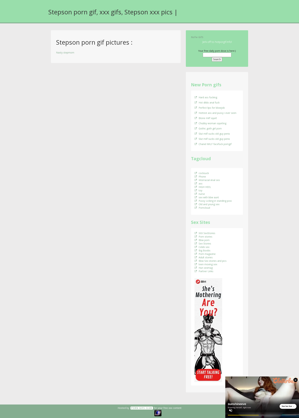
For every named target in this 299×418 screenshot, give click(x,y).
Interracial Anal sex (209, 180)
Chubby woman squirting (212, 123)
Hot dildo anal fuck (209, 102)
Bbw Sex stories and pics (212, 260)
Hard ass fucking (208, 97)
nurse (202, 194)
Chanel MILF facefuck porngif (215, 144)
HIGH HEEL (205, 187)
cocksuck (204, 173)
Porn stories (205, 236)
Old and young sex (209, 204)
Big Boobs (204, 250)
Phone (202, 176)
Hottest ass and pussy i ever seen (217, 113)
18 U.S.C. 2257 (146, 412)
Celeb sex (204, 247)
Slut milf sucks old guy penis (214, 133)
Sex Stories (205, 243)
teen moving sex (208, 264)
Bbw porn (204, 240)
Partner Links (206, 271)
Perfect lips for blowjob (212, 107)
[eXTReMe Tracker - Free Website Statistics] (157, 412)
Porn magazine (207, 254)
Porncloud (204, 207)
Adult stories (206, 257)
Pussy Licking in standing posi (215, 200)
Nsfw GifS (197, 37)
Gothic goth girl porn (210, 128)
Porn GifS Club (141, 408)
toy (200, 190)
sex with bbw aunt (209, 197)
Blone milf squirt (208, 118)
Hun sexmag (206, 267)
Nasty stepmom (65, 52)
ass (200, 183)
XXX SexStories (207, 233)
